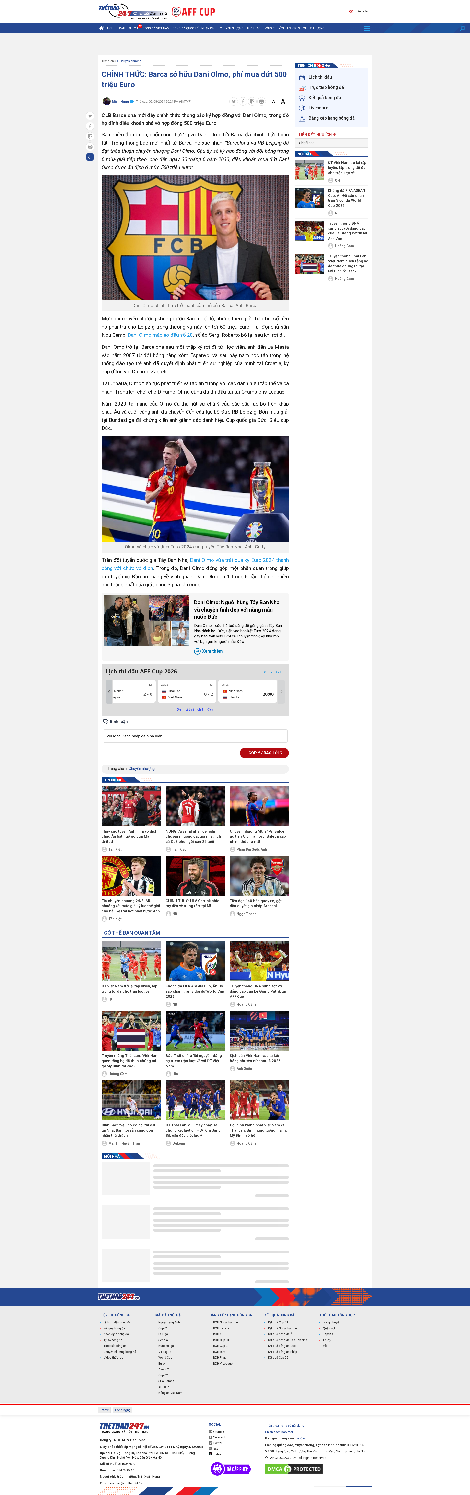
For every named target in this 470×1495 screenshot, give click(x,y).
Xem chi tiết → (274, 672)
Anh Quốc (244, 1069)
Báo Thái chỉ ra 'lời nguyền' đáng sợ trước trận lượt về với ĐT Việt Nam (194, 1061)
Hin (175, 1074)
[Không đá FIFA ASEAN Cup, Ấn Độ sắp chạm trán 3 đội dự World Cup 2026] (195, 961)
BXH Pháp (219, 1357)
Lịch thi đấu (116, 28)
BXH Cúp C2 (221, 1346)
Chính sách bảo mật (279, 1432)
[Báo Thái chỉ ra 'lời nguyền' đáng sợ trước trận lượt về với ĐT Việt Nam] (195, 1031)
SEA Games (166, 1381)
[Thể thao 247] (132, 11)
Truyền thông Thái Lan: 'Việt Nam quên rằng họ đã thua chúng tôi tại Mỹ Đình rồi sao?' (130, 1061)
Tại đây (300, 1438)
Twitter (217, 1443)
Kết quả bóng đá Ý (280, 1334)
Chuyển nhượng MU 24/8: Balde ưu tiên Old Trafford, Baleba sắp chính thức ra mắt (258, 836)
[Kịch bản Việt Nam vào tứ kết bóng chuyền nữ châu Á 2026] (259, 1031)
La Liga (163, 1334)
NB (175, 914)
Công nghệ (122, 1410)
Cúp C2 (163, 1375)
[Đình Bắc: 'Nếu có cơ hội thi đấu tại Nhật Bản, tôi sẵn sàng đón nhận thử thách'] (131, 1100)
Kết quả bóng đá (114, 1328)
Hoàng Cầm (246, 1004)
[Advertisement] (235, 44)
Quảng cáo (361, 11)
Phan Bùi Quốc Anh (252, 849)
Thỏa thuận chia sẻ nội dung (284, 1425)
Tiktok (216, 1454)
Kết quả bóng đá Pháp (282, 1352)
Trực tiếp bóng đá (115, 1346)
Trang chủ (109, 61)
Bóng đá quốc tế (185, 28)
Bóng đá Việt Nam (156, 28)
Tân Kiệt (115, 849)
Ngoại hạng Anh (169, 1322)
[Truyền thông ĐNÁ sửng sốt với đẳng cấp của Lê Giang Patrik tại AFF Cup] (259, 961)
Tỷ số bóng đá (113, 1340)
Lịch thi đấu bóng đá (117, 1322)
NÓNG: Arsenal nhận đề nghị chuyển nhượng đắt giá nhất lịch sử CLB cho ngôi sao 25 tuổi (193, 836)
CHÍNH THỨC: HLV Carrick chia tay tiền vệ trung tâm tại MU (192, 903)
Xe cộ (327, 1340)
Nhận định (209, 28)
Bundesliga (166, 1346)
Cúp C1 (163, 1328)
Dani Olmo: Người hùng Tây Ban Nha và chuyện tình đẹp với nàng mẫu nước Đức (238, 626)
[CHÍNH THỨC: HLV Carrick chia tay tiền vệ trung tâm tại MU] (195, 876)
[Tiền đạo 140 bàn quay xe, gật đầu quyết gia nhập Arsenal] (259, 876)
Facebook (219, 1437)
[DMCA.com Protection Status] (295, 1469)
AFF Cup (163, 1387)
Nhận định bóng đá (116, 1334)
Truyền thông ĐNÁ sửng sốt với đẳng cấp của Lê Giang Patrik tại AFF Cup (258, 991)
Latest (104, 1410)
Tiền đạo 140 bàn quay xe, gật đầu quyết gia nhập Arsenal (256, 903)
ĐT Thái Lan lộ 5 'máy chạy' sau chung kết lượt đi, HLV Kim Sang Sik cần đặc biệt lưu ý (193, 1130)
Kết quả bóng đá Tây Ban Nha (287, 1340)
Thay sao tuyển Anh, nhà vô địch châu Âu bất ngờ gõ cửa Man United (129, 836)
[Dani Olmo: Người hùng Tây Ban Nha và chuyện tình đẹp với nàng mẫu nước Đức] (146, 620)
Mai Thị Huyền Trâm (124, 1143)
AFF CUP (134, 28)
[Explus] (195, 731)
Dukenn (179, 1143)
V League (164, 1352)
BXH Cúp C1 (221, 1340)
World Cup (165, 1357)
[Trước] (109, 692)
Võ (325, 1346)
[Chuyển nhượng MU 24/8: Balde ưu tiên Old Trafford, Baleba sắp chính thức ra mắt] (259, 806)
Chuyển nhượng (232, 28)
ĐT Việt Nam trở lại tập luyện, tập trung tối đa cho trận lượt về (129, 989)
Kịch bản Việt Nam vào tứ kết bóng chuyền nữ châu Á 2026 (255, 1058)
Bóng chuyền (274, 28)
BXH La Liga (221, 1328)
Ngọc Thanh (246, 914)
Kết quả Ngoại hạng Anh (284, 1328)
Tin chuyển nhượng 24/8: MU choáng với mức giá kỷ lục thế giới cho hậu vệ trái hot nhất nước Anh (131, 906)
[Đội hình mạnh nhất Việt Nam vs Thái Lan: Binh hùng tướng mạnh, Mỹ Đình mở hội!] (259, 1100)
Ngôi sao (308, 143)
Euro (161, 1363)
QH (110, 999)
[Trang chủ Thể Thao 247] (101, 28)
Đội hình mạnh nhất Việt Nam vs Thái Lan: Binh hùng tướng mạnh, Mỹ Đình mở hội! (258, 1130)
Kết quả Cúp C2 (278, 1357)
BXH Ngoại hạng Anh (227, 1322)
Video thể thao (113, 1357)
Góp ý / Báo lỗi (264, 753)
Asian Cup (165, 1369)
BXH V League (223, 1363)
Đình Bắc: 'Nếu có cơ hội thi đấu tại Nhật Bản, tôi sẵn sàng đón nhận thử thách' (129, 1130)
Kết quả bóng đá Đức (282, 1346)
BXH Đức (219, 1352)
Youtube (218, 1432)
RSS (215, 1448)
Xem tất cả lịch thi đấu (195, 709)
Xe (305, 28)
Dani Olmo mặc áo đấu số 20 (160, 335)
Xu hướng (317, 28)
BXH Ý (217, 1334)
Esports (293, 28)
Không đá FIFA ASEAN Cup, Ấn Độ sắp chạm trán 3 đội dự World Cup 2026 (195, 991)
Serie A (163, 1340)
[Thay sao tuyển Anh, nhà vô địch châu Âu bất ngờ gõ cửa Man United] (131, 806)
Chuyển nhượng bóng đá (120, 1352)
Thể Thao (254, 28)
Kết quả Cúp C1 (278, 1322)
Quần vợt (329, 1328)
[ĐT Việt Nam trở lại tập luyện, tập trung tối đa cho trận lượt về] (131, 961)
